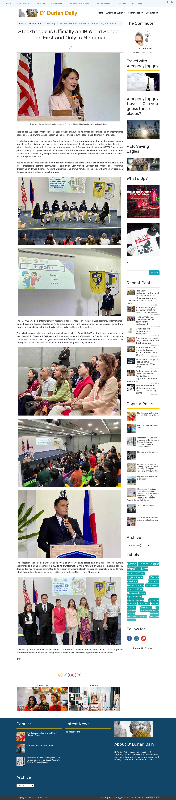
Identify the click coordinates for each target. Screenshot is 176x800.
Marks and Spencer (136, 593)
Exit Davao (154, 600)
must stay (132, 603)
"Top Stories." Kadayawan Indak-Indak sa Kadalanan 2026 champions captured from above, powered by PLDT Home (143, 297)
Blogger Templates (125, 797)
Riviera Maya (141, 797)
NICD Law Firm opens (146, 505)
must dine (131, 610)
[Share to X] (65, 675)
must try (131, 614)
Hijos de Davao (134, 596)
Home (8, 3)
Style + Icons (134, 577)
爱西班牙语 (154, 797)
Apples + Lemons (135, 600)
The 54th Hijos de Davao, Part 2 (41, 745)
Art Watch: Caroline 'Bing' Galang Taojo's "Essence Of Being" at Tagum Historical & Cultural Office (148, 467)
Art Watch (41, 3)
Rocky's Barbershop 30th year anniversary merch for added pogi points (146, 389)
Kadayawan (152, 585)
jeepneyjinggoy (135, 13)
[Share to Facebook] (70, 675)
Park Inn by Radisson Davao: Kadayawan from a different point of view (146, 351)
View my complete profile (143, 52)
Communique (121, 3)
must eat (132, 581)
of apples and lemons (150, 610)
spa (157, 607)
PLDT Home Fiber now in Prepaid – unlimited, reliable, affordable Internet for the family (94, 708)
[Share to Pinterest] (74, 675)
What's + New (137, 569)
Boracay (155, 603)
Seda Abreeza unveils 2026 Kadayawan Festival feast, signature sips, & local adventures (142, 376)
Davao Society (57, 3)
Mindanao (153, 581)
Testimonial (154, 614)
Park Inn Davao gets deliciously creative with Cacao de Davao (146, 310)
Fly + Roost (144, 603)
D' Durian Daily (41, 797)
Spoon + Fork (134, 589)
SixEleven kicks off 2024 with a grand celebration (147, 519)
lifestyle (154, 577)
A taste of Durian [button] (114, 13)
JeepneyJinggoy (103, 3)
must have (131, 620)
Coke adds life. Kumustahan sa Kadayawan (143, 331)
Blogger (149, 648)
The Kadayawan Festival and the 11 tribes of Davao (148, 414)
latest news (154, 617)
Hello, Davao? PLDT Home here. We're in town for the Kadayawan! (145, 320)
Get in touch (137, 3)
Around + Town (135, 573)
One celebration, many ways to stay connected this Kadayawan (148, 340)
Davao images (146, 607)
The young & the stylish (147, 452)
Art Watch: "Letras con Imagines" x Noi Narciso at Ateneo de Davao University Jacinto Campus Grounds (148, 442)
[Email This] (60, 675)
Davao (131, 564)
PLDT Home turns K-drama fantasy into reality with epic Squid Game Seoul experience (43, 708)
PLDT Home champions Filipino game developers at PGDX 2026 (147, 363)
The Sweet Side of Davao (79, 3)
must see (131, 607)
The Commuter (144, 48)
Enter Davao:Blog (24, 3)
